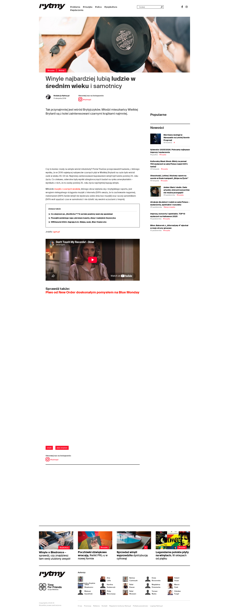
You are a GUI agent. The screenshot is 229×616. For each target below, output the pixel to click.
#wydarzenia (76, 10)
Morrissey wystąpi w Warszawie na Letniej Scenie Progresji (177, 137)
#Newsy (61, 70)
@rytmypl (87, 99)
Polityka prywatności (140, 606)
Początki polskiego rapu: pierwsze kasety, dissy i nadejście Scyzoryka (83, 218)
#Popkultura (110, 6)
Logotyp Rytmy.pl (156, 606)
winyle (49, 448)
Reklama (96, 606)
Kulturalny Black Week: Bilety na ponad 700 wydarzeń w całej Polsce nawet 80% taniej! (169, 164)
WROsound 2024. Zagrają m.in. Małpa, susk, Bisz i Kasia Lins (78, 222)
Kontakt (104, 606)
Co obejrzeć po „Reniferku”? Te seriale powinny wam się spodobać (82, 214)
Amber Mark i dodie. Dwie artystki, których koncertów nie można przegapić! (177, 190)
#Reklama (75, 6)
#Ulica (98, 6)
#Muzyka (87, 6)
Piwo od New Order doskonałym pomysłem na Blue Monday (92, 292)
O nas (80, 606)
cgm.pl (56, 231)
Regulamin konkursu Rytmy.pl (120, 606)
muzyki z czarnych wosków (67, 189)
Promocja (87, 606)
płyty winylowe (62, 448)
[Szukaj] (161, 7)
